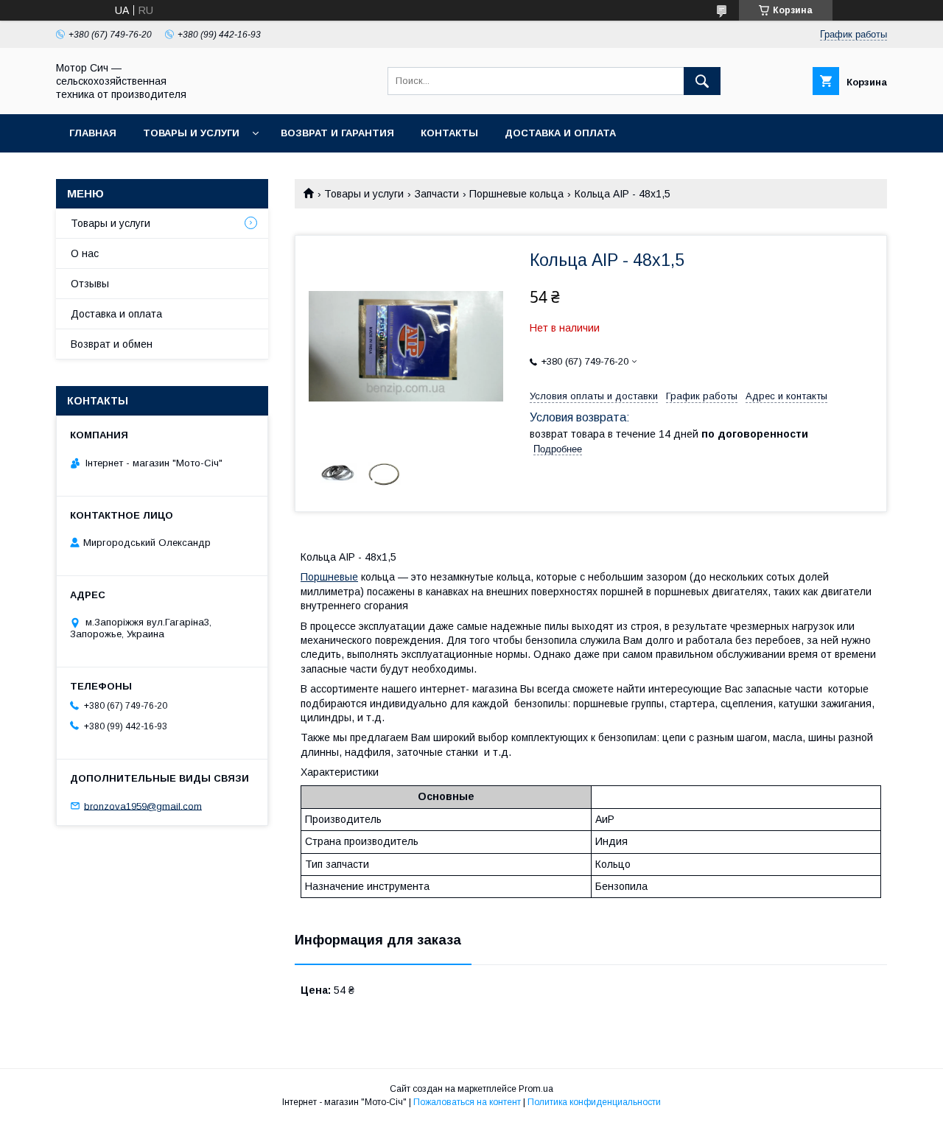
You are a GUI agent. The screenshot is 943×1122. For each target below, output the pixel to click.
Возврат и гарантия (337, 133)
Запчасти (437, 194)
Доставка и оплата (560, 133)
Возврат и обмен (112, 344)
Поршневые (329, 577)
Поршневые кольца (516, 194)
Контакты (449, 133)
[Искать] (702, 81)
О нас (85, 253)
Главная (92, 133)
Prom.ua (536, 1089)
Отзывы (90, 284)
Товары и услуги (191, 133)
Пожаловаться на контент (467, 1102)
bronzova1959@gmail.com (143, 805)
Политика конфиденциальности (594, 1102)
